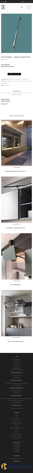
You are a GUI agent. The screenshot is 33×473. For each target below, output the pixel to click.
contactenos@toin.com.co (16, 408)
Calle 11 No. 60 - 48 (16, 375)
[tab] (16, 91)
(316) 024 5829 (16, 385)
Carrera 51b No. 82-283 (16, 391)
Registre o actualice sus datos (16, 458)
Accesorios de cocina (16, 423)
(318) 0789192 (16, 377)
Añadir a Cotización (14, 74)
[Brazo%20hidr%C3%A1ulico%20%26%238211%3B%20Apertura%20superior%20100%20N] (1, 83)
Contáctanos (16, 364)
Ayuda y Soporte (16, 368)
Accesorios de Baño (16, 434)
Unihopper (7, 85)
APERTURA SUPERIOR (24, 81)
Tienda (16, 366)
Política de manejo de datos (16, 370)
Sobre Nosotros (16, 361)
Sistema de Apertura (16, 438)
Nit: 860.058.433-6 (16, 359)
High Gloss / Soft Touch (16, 419)
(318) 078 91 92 (16, 402)
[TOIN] (3, 8)
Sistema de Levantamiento (23, 79)
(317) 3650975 (16, 393)
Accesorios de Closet (16, 436)
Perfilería (16, 432)
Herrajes (16, 430)
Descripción (16, 91)
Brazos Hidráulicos (11, 79)
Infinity (16, 415)
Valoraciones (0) (16, 94)
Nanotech (16, 417)
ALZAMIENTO (9, 81)
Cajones (16, 425)
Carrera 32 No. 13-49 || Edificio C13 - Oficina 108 (16, 383)
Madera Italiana (16, 421)
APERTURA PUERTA (15, 81)
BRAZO (30, 81)
